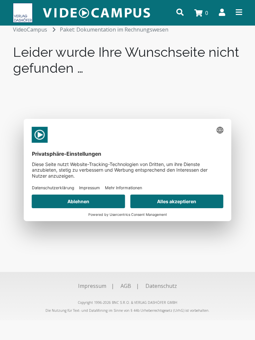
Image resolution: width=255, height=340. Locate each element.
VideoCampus (30, 29)
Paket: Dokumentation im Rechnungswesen (114, 29)
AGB (126, 286)
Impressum (92, 286)
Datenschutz (161, 286)
